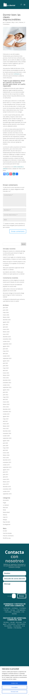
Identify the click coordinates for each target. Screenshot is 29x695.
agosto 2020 (6, 440)
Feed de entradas (7, 533)
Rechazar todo (14, 691)
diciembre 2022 (7, 380)
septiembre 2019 (7, 467)
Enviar (21, 596)
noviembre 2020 (7, 433)
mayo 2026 (6, 312)
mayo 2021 (6, 419)
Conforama (16, 74)
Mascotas (5, 507)
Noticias (21, 22)
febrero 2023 (6, 375)
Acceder (5, 531)
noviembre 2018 (7, 489)
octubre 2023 (6, 356)
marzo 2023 (6, 373)
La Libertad (6, 505)
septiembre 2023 (7, 358)
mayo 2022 (6, 397)
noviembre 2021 (7, 411)
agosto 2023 (6, 361)
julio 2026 (5, 307)
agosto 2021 (6, 416)
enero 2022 (6, 406)
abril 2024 (5, 353)
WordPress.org (6, 538)
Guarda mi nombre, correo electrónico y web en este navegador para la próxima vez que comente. (14, 225)
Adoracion (5, 280)
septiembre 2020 (7, 438)
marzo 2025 (6, 329)
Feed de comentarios (8, 535)
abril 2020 (5, 450)
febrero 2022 (6, 404)
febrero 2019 (6, 481)
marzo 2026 (6, 315)
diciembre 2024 (7, 336)
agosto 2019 (6, 469)
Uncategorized (6, 524)
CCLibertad (7, 22)
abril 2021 (5, 421)
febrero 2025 (6, 332)
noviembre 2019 (7, 462)
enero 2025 (6, 334)
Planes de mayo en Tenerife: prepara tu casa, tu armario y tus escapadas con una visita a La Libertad (14, 263)
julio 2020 (5, 443)
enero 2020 (6, 457)
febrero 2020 (6, 455)
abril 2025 (5, 327)
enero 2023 (6, 377)
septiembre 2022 (7, 387)
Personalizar (14, 687)
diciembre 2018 (7, 486)
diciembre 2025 (7, 319)
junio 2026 (5, 310)
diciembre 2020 (7, 431)
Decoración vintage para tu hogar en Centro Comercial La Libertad (13, 295)
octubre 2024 (6, 341)
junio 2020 (5, 445)
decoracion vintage (7, 293)
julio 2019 (5, 472)
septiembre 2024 (7, 344)
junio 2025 (5, 324)
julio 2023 (5, 363)
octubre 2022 (6, 385)
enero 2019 (6, 484)
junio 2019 (5, 474)
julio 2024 (5, 348)
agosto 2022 (6, 390)
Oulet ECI (5, 517)
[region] (14, 680)
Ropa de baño (6, 522)
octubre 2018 (6, 491)
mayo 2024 (6, 351)
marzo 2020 (6, 452)
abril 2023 (5, 370)
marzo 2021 (6, 423)
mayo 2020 (6, 448)
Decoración (6, 500)
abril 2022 (5, 399)
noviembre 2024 (7, 339)
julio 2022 (5, 392)
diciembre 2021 (7, 409)
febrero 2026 (6, 317)
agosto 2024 (6, 346)
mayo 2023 (6, 368)
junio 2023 (5, 365)
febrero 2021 (6, 426)
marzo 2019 (6, 479)
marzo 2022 (6, 402)
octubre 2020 (6, 435)
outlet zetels (6, 289)
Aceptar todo (14, 683)
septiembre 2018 (7, 494)
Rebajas (5, 519)
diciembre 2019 (7, 460)
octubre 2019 (6, 465)
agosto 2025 (6, 322)
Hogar (4, 502)
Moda (4, 510)
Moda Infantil (6, 512)
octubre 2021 (6, 414)
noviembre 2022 (7, 382)
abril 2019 (5, 477)
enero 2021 (6, 428)
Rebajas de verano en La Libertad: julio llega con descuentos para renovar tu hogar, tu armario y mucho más (14, 253)
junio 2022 (5, 394)
